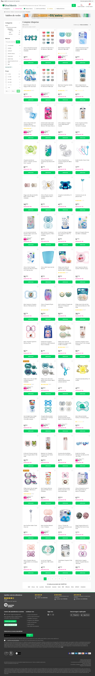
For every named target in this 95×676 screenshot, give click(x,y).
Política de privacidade (85, 659)
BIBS (63, 586)
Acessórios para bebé (20, 11)
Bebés (12, 11)
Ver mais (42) (8, 67)
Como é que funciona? (33, 616)
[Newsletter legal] (5, 640)
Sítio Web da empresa (33, 626)
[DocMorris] (9, 5)
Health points (30, 624)
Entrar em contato (10, 621)
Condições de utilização (85, 661)
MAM (29, 586)
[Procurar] (74, 5)
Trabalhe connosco (32, 618)
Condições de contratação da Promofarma (81, 662)
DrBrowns (67, 586)
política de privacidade (13, 640)
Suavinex (54, 586)
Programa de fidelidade (85, 665)
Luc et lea (41, 586)
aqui (62, 647)
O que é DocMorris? (32, 614)
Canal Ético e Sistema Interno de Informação (80, 664)
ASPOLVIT (77, 586)
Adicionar (30, 62)
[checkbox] (12, 45)
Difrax (72, 586)
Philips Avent (48, 586)
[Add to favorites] (37, 30)
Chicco (33, 586)
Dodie (59, 586)
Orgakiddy (83, 586)
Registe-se (29, 635)
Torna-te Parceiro (32, 622)
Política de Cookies (86, 663)
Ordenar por (77, 25)
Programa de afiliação (33, 620)
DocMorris (8, 11)
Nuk (37, 586)
